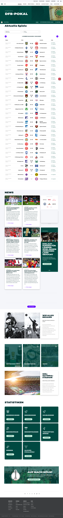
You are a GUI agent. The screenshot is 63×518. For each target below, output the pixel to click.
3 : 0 (31, 96)
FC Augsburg (42, 65)
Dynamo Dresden (43, 126)
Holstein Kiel (42, 104)
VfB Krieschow (20, 117)
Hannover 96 (42, 91)
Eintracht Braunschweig (19, 139)
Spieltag (25, 31)
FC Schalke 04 (42, 170)
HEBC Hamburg (20, 174)
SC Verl (22, 165)
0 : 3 (31, 74)
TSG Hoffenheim (43, 69)
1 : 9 (31, 91)
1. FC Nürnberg (42, 82)
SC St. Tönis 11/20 (20, 43)
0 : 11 (31, 43)
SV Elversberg (42, 78)
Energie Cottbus (20, 65)
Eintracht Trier (20, 100)
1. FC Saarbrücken (20, 87)
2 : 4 (31, 87)
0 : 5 (31, 122)
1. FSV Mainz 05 (42, 117)
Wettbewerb (7, 31)
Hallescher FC (20, 170)
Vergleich (54, 44)
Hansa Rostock (20, 56)
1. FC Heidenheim (43, 113)
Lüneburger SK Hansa (19, 74)
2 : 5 (31, 170)
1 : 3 (31, 78)
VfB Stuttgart (42, 56)
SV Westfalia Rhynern (19, 126)
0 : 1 (31, 48)
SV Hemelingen (20, 91)
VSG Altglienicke (20, 161)
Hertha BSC (42, 87)
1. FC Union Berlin (43, 139)
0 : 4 (31, 56)
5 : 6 (31, 161)
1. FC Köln (41, 157)
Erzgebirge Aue (20, 69)
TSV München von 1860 (19, 104)
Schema (53, 42)
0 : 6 (31, 100)
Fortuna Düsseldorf (19, 148)
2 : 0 (31, 144)
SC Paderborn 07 (43, 152)
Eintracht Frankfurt (43, 43)
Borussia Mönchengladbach (43, 122)
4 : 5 (31, 83)
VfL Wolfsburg (42, 161)
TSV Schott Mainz (20, 122)
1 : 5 (31, 148)
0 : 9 (31, 117)
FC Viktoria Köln (20, 82)
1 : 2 (31, 52)
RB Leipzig (42, 100)
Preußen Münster (20, 52)
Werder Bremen (42, 74)
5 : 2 (31, 113)
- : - (31, 174)
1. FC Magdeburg (43, 135)
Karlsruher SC (42, 52)
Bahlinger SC (21, 135)
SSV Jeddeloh (20, 113)
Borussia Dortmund (43, 174)
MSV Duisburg (20, 78)
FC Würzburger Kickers (19, 157)
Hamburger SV (42, 165)
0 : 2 (31, 65)
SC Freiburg (42, 148)
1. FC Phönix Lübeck (19, 152)
